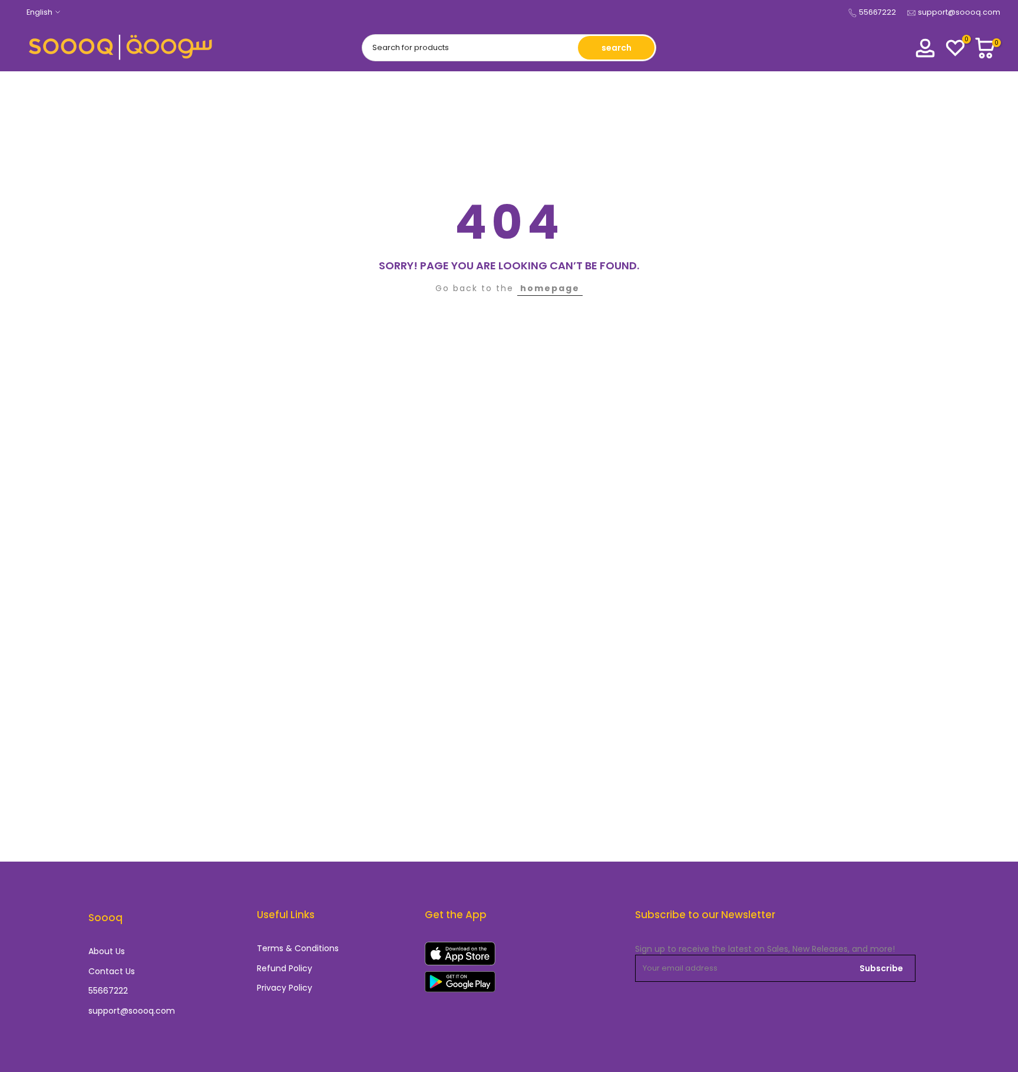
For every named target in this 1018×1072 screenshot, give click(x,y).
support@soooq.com (959, 12)
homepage (550, 288)
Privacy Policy (284, 988)
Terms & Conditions (298, 948)
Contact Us (111, 971)
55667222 (877, 12)
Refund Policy (284, 968)
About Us (106, 951)
